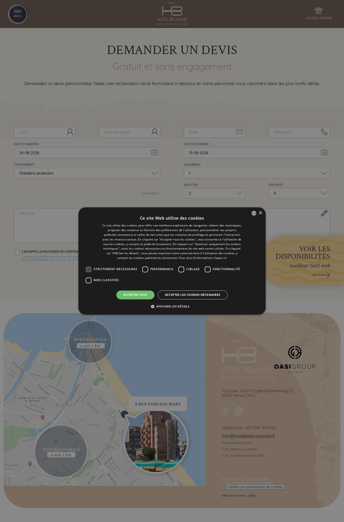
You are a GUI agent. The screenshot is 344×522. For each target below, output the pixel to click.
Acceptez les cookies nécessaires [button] (192, 295)
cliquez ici (220, 258)
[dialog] (172, 261)
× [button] (260, 213)
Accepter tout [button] (135, 295)
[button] (172, 306)
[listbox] (254, 213)
